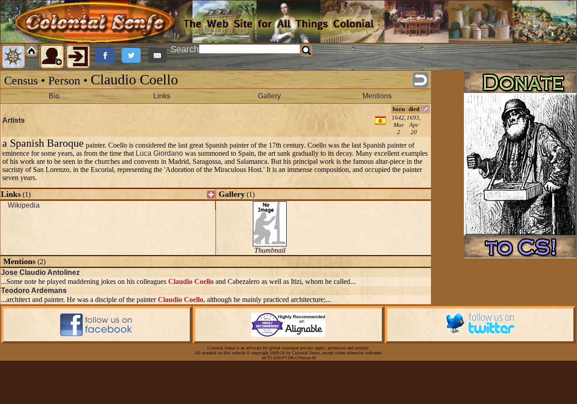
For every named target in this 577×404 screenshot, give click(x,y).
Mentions (377, 96)
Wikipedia (24, 205)
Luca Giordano (159, 153)
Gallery (269, 96)
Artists (13, 120)
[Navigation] (13, 56)
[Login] (78, 56)
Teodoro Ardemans (34, 290)
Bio (54, 96)
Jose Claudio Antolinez (40, 272)
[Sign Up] (52, 56)
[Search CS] (306, 50)
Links (161, 96)
